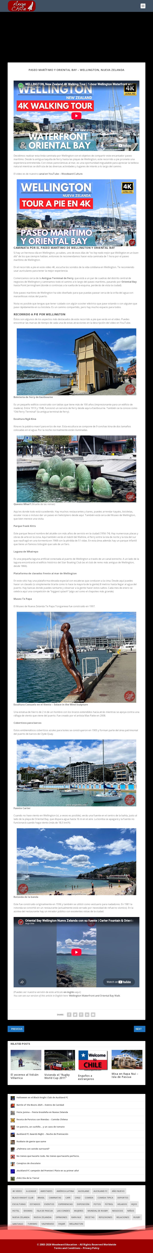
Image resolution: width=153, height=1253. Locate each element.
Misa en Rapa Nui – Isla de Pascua (125, 1075)
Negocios (117, 1210)
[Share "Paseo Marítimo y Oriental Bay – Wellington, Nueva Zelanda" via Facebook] (69, 1015)
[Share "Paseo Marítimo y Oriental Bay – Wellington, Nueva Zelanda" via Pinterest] (81, 1015)
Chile (78, 1197)
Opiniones (61, 1217)
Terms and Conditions (67, 1248)
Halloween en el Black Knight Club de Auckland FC (42, 1097)
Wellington (76, 1223)
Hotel (15, 1210)
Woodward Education (64, 1244)
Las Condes (63, 1210)
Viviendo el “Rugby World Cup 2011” (57, 1076)
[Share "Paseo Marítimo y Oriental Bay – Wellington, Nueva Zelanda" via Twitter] (75, 1015)
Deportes (122, 1197)
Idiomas (28, 1210)
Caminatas (55, 1197)
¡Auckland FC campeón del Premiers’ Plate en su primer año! (48, 1170)
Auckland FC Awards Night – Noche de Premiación (42, 1134)
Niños (130, 1210)
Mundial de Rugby (98, 1210)
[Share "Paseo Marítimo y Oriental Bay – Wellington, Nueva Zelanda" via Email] (93, 1015)
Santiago (17, 1223)
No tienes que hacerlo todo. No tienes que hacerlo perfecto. (48, 1156)
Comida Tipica (105, 1197)
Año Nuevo (118, 1191)
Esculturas (19, 1204)
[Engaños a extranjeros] (93, 1060)
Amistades (46, 1191)
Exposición (83, 1204)
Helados (122, 1204)
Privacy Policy (91, 1248)
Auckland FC (101, 1191)
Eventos (49, 1204)
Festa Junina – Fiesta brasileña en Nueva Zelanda (42, 1112)
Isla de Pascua (45, 1210)
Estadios (35, 1204)
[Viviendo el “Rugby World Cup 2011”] (59, 1060)
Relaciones (123, 1217)
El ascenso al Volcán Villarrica (24, 1076)
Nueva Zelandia (42, 1217)
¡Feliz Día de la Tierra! (28, 1178)
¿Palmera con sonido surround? (33, 1148)
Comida (89, 1197)
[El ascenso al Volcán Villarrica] (26, 1060)
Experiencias (65, 1204)
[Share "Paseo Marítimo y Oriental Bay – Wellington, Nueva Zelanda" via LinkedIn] (87, 1015)
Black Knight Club (22, 1197)
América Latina (65, 1191)
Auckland (83, 1191)
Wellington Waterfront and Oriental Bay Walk (94, 995)
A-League (31, 1191)
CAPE (68, 1197)
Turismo (32, 1223)
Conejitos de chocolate (28, 1163)
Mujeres (78, 1210)
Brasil (41, 1197)
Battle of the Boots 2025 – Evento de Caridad (40, 1104)
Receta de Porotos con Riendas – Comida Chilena (42, 1119)
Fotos (97, 1204)
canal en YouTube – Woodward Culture (60, 173)
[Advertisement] (76, 34)
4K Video (17, 1191)
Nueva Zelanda (20, 1217)
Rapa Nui (76, 1217)
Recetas (89, 1217)
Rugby (136, 1217)
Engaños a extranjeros (86, 1077)
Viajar (61, 1223)
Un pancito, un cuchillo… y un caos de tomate (41, 1126)
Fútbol (109, 1204)
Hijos (134, 1204)
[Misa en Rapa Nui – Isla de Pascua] (127, 1059)
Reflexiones (105, 1217)
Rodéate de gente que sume (31, 1141)
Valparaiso (48, 1223)
